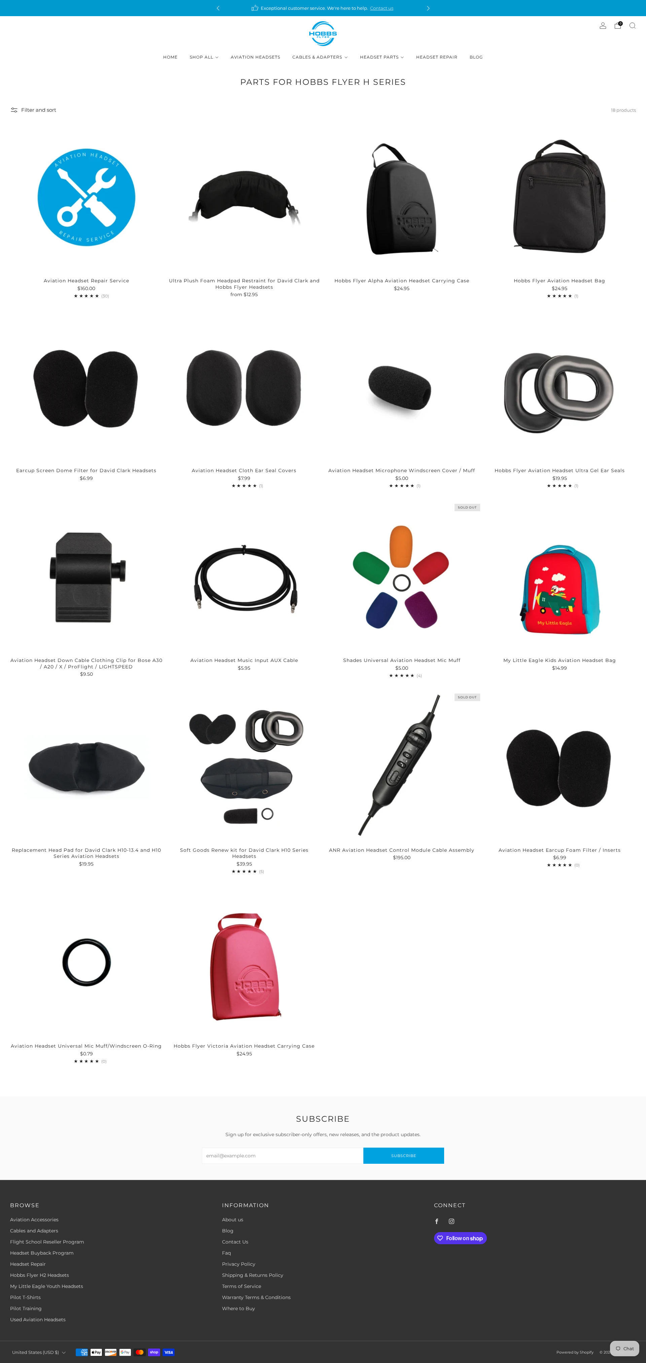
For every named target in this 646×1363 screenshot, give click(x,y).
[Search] (632, 25)
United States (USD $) (35, 1352)
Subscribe (403, 1155)
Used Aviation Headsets (38, 1320)
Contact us (381, 8)
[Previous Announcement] (218, 8)
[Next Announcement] (428, 8)
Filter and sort (38, 110)
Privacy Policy (238, 1264)
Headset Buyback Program (42, 1253)
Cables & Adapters (317, 57)
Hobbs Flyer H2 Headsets (39, 1275)
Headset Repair (437, 57)
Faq (226, 1253)
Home (170, 57)
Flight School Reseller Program (47, 1242)
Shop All (201, 57)
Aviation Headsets (255, 57)
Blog (476, 57)
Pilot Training (26, 1308)
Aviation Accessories (34, 1220)
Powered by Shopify (575, 1352)
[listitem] (323, 8)
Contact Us (235, 1242)
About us (232, 1220)
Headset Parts (379, 57)
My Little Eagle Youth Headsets (46, 1286)
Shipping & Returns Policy (252, 1275)
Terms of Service (241, 1286)
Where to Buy (238, 1308)
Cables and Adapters (34, 1231)
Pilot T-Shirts (25, 1297)
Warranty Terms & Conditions (256, 1297)
